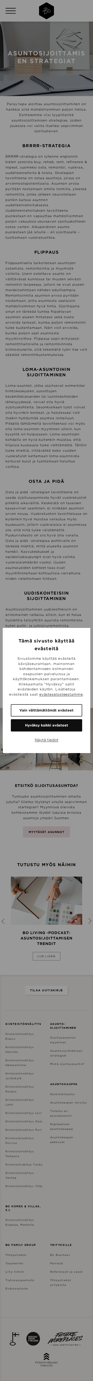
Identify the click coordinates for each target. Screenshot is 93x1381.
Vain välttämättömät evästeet (46, 710)
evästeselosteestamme (61, 694)
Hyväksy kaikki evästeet (46, 725)
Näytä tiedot (46, 740)
